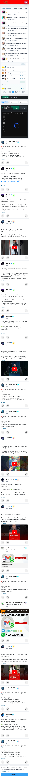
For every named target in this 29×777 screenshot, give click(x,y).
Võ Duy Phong (10, 75)
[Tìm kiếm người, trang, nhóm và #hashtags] (26, 2)
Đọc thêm (3, 159)
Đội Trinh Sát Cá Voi (11, 141)
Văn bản (14, 102)
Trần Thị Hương (10, 67)
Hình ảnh (24, 102)
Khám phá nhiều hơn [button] (6, 771)
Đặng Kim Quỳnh (11, 78)
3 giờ (7, 345)
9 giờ (7, 743)
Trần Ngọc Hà (10, 73)
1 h (6, 143)
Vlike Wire (8, 168)
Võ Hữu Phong (10, 70)
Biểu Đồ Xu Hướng (16, 108)
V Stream (8, 221)
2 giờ (7, 223)
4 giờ (7, 386)
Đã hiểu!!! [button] (14, 774)
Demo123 (9, 88)
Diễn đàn (10, 92)
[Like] (14, 163)
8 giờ (7, 690)
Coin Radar (9, 316)
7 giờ (7, 551)
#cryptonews (13, 181)
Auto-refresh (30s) (17, 92)
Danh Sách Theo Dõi (23, 108)
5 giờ (7, 413)
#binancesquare (5, 181)
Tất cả (5, 102)
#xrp (18, 181)
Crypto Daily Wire (10, 479)
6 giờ (7, 508)
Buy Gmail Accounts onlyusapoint (15, 548)
